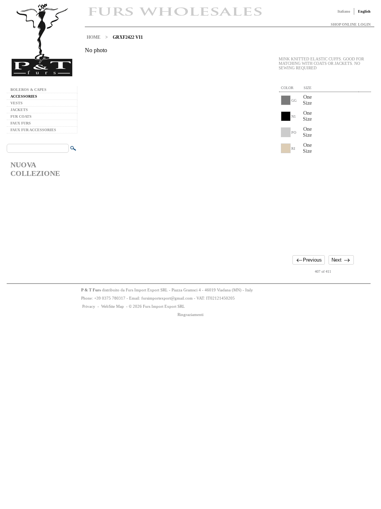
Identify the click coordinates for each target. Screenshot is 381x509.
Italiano (343, 11)
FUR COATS (21, 116)
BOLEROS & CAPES (28, 90)
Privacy (88, 306)
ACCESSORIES (23, 96)
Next (337, 260)
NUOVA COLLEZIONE (35, 169)
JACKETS (19, 110)
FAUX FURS (20, 123)
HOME (93, 37)
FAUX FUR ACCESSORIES (33, 130)
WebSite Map (112, 306)
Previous (312, 260)
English (364, 11)
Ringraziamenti (190, 314)
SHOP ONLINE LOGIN (351, 24)
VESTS (16, 103)
